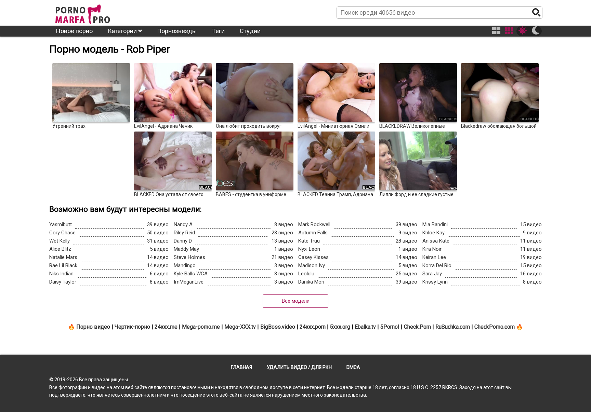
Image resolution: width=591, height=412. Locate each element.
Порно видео (93, 327)
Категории (123, 31)
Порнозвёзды (177, 31)
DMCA (353, 367)
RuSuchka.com (452, 327)
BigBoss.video (277, 327)
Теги (218, 31)
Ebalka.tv (365, 327)
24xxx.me (166, 327)
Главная (241, 367)
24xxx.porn (313, 327)
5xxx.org (340, 327)
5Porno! (389, 327)
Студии (250, 31)
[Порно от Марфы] (92, 12)
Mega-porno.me (201, 327)
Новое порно (74, 31)
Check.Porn (417, 327)
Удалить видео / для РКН (299, 367)
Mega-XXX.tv (240, 327)
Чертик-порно (132, 327)
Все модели (296, 301)
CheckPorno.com (494, 327)
